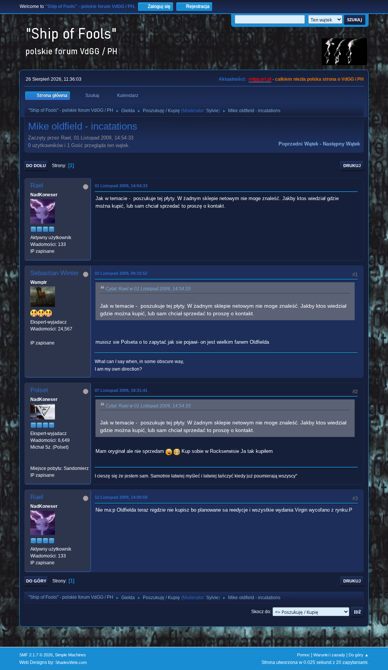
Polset (39, 390)
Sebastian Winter (54, 273)
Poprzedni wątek (298, 144)
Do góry (36, 581)
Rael (36, 185)
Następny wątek (341, 144)
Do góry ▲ (359, 655)
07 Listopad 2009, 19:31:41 (121, 390)
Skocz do (260, 611)
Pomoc (303, 655)
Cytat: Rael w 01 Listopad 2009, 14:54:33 (148, 288)
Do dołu (36, 165)
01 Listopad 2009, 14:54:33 (121, 185)
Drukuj (352, 165)
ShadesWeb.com (71, 662)
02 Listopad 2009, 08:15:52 (121, 273)
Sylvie (212, 110)
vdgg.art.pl (260, 79)
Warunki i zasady (329, 655)
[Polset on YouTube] (33, 461)
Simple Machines (70, 655)
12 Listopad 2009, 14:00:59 (121, 497)
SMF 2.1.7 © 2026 (36, 655)
